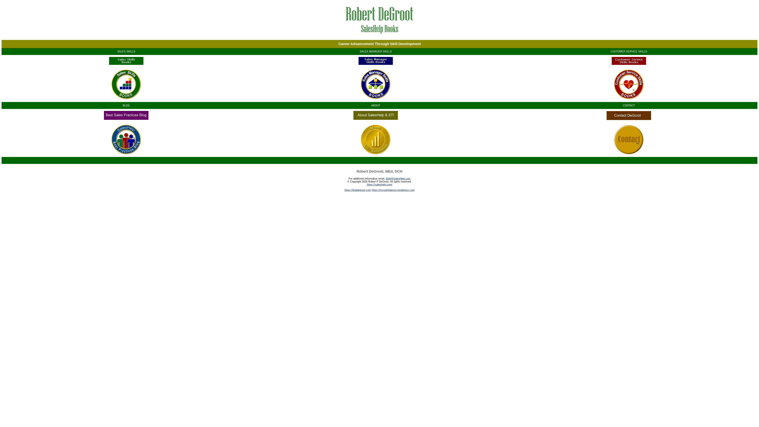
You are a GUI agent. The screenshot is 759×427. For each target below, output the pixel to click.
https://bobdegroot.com (358, 190)
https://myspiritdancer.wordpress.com (393, 190)
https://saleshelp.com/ (379, 184)
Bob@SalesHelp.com (398, 178)
